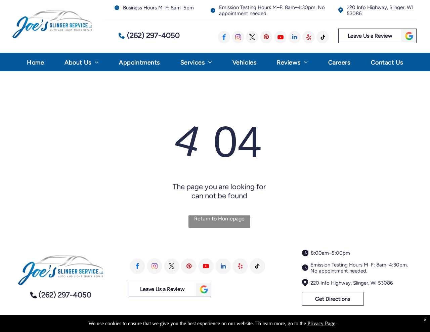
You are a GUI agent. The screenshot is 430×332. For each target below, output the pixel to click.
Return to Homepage (219, 218)
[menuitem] (35, 64)
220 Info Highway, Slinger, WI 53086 (351, 283)
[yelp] (308, 37)
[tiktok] (322, 37)
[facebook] (224, 37)
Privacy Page (321, 323)
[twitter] (252, 37)
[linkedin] (294, 37)
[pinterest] (266, 37)
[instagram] (238, 37)
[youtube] (280, 37)
